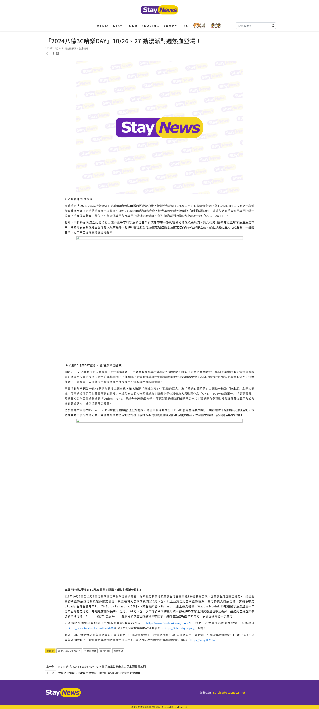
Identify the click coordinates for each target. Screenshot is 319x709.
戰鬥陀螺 (105, 650)
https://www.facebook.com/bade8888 (91, 628)
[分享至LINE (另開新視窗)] (57, 53)
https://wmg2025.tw (202, 640)
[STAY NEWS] (159, 9)
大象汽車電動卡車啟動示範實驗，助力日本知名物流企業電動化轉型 (99, 673)
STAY (117, 25)
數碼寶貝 (118, 650)
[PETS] (199, 25)
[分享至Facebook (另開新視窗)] (53, 53)
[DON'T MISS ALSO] (216, 25)
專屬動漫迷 (90, 650)
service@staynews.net (229, 692)
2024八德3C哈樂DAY (69, 650)
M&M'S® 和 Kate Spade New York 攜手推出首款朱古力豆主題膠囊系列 (102, 666)
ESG (185, 25)
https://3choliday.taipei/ (179, 628)
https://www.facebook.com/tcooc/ (168, 623)
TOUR (132, 25)
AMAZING (150, 25)
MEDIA (103, 25)
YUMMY (170, 25)
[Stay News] (62, 692)
